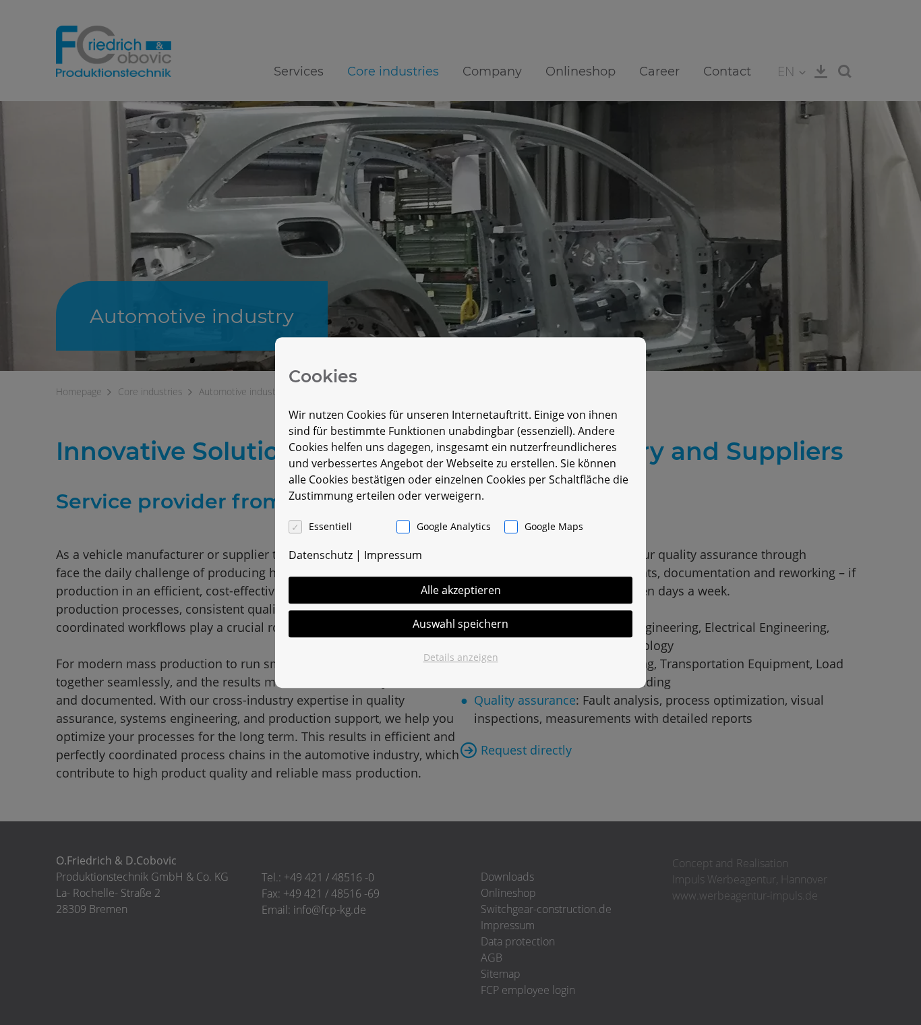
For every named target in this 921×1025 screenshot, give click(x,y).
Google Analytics (454, 526)
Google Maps (554, 526)
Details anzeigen (460, 657)
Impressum (393, 555)
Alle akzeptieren (461, 590)
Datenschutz (321, 555)
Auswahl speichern (460, 623)
